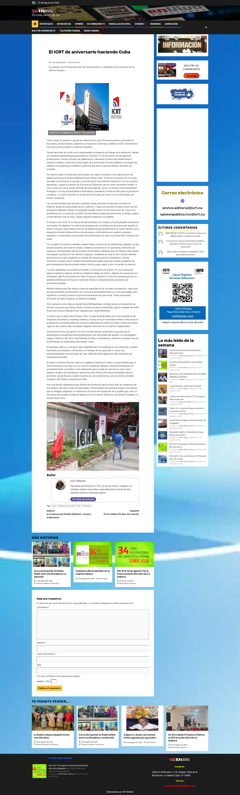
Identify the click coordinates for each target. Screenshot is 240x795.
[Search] (206, 27)
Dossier (139, 24)
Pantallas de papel (120, 24)
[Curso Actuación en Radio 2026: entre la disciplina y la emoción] (51, 554)
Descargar (191, 76)
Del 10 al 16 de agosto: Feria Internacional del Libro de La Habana (133, 574)
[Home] (35, 24)
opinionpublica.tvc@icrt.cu (182, 214)
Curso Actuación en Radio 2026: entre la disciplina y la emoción (50, 574)
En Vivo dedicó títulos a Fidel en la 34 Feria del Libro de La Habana (186, 737)
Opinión (79, 24)
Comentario (43, 607)
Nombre (41, 642)
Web (39, 665)
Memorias (155, 24)
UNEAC (182, 379)
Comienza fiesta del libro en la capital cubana (93, 572)
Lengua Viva (171, 24)
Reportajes (46, 24)
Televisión (87, 506)
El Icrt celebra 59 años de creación (121, 512)
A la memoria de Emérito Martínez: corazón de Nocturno (69, 514)
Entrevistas (64, 24)
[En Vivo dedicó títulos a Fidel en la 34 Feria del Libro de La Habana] (187, 718)
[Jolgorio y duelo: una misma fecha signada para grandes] (142, 718)
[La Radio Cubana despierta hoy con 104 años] (53, 718)
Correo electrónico (46, 654)
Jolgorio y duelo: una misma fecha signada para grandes (139, 736)
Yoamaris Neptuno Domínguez (47, 583)
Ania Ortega (102, 579)
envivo (33, 13)
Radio (78, 506)
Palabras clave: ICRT (66, 506)
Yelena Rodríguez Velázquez (47, 744)
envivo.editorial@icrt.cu (182, 208)
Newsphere (113, 792)
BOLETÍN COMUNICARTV (43, 31)
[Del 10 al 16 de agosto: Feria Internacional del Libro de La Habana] (134, 554)
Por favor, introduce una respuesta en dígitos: (59, 676)
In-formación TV (96, 24)
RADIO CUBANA (91, 31)
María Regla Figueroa (127, 583)
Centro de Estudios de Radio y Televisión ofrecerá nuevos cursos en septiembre (187, 244)
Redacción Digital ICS (186, 356)
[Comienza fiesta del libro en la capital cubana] (92, 554)
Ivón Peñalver (75, 62)
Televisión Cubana (69, 31)
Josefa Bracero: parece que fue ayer (185, 386)
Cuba (54, 506)
